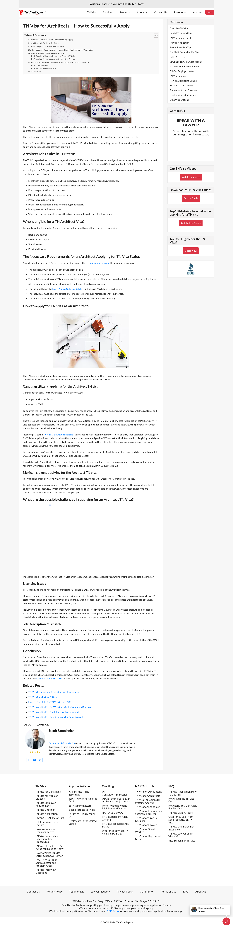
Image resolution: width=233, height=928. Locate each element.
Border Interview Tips (180, 47)
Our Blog (108, 786)
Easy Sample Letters (80, 805)
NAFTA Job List (177, 57)
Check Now (191, 250)
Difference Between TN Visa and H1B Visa (115, 832)
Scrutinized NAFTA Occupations (186, 61)
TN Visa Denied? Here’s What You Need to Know (49, 847)
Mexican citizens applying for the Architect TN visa (55, 59)
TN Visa (91, 12)
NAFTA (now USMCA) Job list (67, 288)
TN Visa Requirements (181, 38)
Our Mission (147, 891)
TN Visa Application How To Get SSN (182, 793)
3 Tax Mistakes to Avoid (82, 809)
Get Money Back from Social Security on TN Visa (180, 819)
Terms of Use (168, 891)
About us (142, 12)
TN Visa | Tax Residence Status (115, 825)
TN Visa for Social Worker (145, 830)
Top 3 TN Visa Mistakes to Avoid (83, 800)
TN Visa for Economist (147, 806)
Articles (197, 12)
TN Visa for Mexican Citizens (46, 797)
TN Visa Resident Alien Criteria (115, 818)
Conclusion (36, 71)
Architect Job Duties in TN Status (45, 43)
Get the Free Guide (191, 222)
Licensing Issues (42, 65)
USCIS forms (112, 911)
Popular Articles (79, 786)
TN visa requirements (97, 262)
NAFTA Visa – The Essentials (79, 793)
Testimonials (76, 891)
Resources (180, 12)
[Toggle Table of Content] (155, 35)
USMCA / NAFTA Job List (49, 817)
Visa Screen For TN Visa (181, 840)
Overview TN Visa (179, 28)
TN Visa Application (179, 42)
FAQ (171, 786)
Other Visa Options (179, 99)
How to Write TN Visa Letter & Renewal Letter (49, 854)
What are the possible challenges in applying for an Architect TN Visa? (60, 62)
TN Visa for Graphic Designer (146, 819)
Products (124, 12)
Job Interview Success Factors (184, 66)
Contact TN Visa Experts (49, 678)
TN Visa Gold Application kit (58, 434)
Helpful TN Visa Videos (181, 33)
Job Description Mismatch (46, 68)
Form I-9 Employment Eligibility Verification (114, 807)
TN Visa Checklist (45, 809)
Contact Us (160, 12)
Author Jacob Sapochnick (62, 743)
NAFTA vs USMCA (112, 812)
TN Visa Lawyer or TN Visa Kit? (180, 835)
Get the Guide (191, 198)
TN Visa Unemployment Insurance (181, 828)
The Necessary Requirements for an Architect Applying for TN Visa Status (62, 50)
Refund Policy (55, 891)
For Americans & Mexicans (183, 95)
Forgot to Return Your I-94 (82, 815)
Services (108, 12)
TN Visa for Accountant (148, 791)
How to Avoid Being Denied (183, 80)
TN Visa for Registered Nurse (148, 837)
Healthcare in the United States (83, 822)
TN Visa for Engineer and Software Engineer (149, 812)
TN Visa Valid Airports (180, 812)
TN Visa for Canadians (48, 791)
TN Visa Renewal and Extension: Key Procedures (47, 839)
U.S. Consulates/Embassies (114, 793)
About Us (200, 891)
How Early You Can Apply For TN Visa (182, 807)
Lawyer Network (100, 891)
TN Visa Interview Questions (45, 871)
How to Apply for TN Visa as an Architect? (48, 53)
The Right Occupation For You (184, 52)
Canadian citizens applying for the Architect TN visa (55, 56)
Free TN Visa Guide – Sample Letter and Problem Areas (47, 862)
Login (210, 12)
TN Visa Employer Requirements (45, 804)
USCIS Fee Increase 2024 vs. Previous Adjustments (116, 800)
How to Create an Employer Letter (45, 830)
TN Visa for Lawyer (146, 824)
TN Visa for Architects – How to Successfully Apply (49, 39)
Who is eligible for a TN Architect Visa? (47, 46)
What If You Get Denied (181, 85)
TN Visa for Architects (147, 795)
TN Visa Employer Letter (182, 71)
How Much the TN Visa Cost (181, 800)
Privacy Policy (125, 891)
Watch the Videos (191, 177)
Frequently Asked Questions (184, 90)
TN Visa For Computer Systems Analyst (147, 801)
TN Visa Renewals (178, 76)
